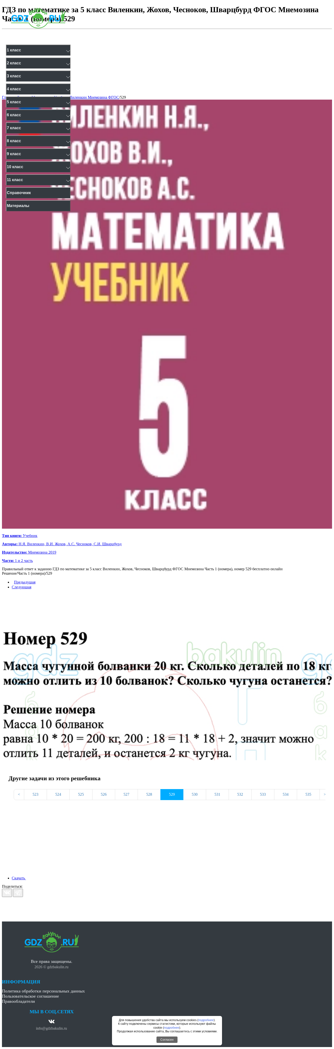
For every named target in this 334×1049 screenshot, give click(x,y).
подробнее (206, 1020)
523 (35, 794)
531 (217, 794)
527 (126, 794)
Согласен (167, 1039)
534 (286, 794)
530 (195, 794)
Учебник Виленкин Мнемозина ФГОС (86, 97)
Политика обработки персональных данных (43, 991)
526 (104, 794)
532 (240, 794)
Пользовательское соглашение (30, 996)
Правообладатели (18, 1001)
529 (123, 97)
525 (81, 794)
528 (149, 794)
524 (58, 794)
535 (308, 794)
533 (263, 794)
